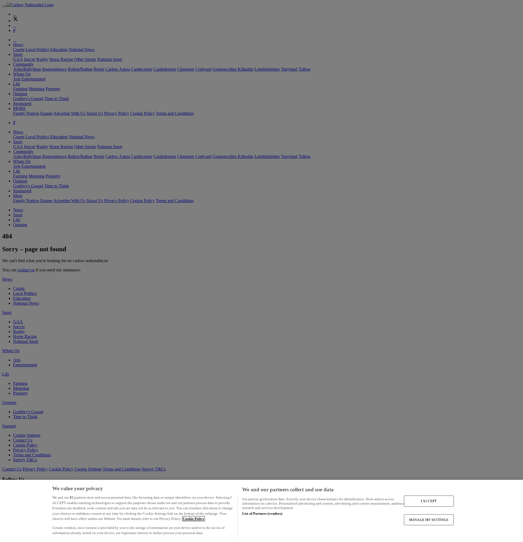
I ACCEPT (429, 501)
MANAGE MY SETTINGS (428, 520)
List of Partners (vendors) (262, 513)
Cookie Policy (193, 519)
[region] (261, 511)
